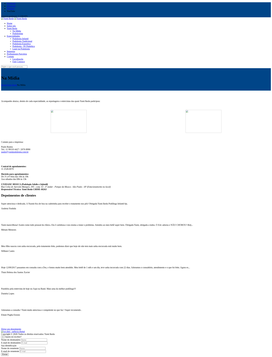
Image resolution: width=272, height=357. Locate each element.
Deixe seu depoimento (11, 329)
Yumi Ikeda (12, 85)
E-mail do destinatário (11, 343)
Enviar (5, 354)
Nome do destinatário (10, 340)
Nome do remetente (10, 348)
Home (4, 85)
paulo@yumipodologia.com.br (14, 152)
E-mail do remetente (10, 351)
